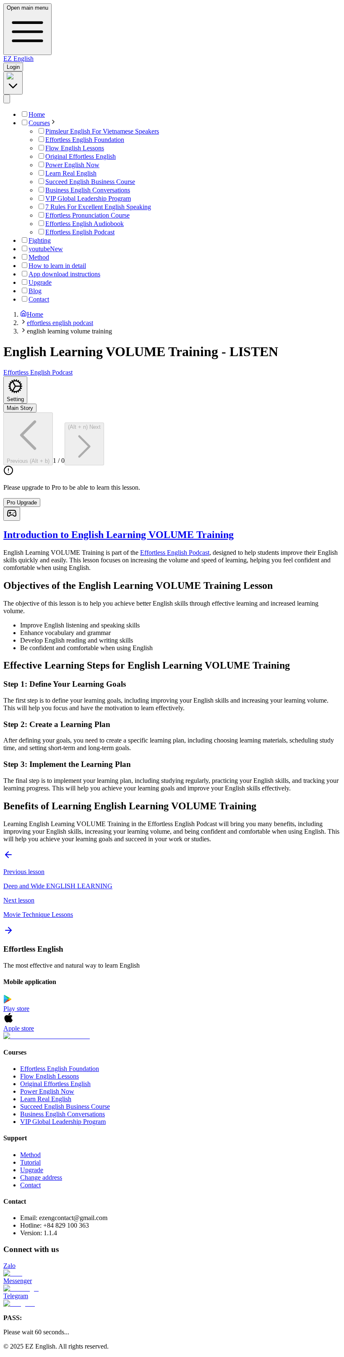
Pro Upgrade (22, 502)
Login (13, 67)
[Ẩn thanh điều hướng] (6, 98)
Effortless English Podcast (174, 552)
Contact (30, 1185)
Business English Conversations (62, 1114)
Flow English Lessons (49, 1076)
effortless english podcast (60, 322)
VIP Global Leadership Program (63, 1121)
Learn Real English (45, 1098)
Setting (15, 399)
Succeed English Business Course (65, 1106)
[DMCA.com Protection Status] (172, 1036)
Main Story (20, 408)
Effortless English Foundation (59, 1068)
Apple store (18, 1028)
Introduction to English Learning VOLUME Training (118, 534)
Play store (16, 1008)
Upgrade (31, 1169)
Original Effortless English (55, 1083)
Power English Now (47, 1091)
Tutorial (30, 1162)
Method (30, 1154)
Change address (41, 1177)
